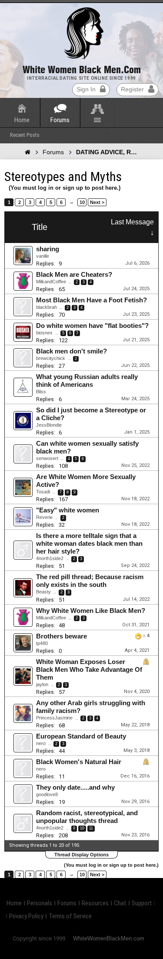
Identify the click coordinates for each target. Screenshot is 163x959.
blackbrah (46, 307)
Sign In (86, 89)
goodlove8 (47, 794)
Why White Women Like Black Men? (90, 610)
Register (132, 89)
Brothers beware (61, 636)
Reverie (44, 517)
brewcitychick (50, 358)
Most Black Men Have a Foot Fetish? (91, 300)
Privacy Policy (26, 916)
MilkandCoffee (51, 281)
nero (41, 743)
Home (22, 120)
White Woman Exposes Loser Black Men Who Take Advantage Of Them (89, 669)
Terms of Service (70, 916)
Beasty (43, 591)
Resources (95, 903)
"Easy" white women (67, 510)
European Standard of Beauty (81, 736)
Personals (39, 903)
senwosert (47, 458)
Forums (60, 120)
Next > (97, 202)
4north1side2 (49, 558)
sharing (47, 249)
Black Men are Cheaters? (74, 274)
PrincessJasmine (54, 717)
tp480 (42, 643)
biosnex (44, 332)
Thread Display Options (81, 854)
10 (82, 202)
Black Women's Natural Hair (78, 761)
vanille (42, 256)
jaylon (42, 684)
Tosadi (43, 491)
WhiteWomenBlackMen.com (108, 938)
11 (91, 828)
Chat (120, 903)
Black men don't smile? (71, 351)
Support (142, 903)
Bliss (41, 391)
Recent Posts (25, 135)
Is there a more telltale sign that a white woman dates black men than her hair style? (89, 543)
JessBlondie (49, 425)
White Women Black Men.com (82, 70)
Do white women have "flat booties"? (92, 325)
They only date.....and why (75, 787)
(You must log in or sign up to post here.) (64, 188)
